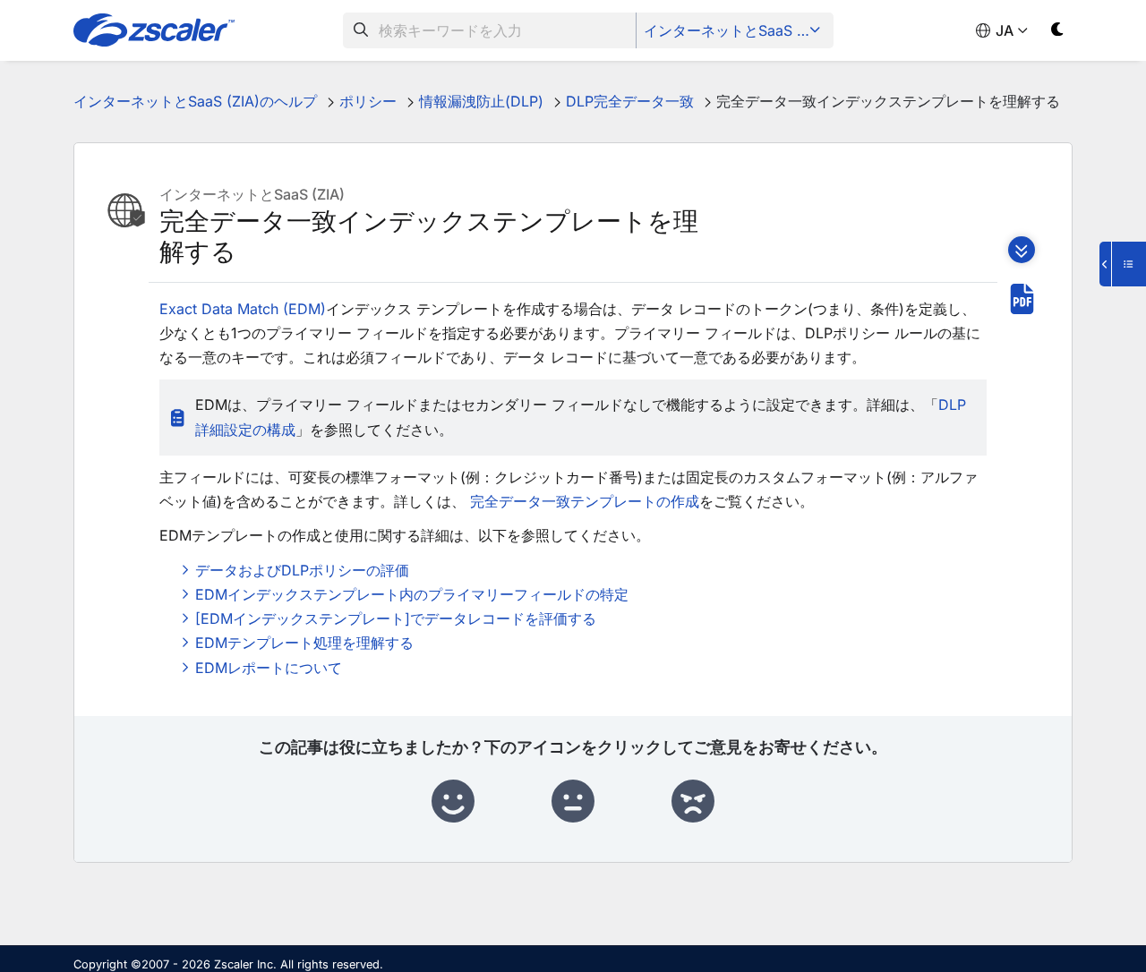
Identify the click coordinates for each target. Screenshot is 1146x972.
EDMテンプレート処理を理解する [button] (304, 643)
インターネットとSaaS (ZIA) (736, 30)
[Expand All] (1021, 249)
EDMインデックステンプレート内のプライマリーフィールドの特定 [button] (412, 594)
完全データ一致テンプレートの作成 (584, 501)
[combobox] (490, 30)
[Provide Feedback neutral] (573, 801)
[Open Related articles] (1122, 264)
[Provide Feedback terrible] (692, 801)
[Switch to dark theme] (1057, 32)
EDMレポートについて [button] (268, 668)
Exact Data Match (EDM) (242, 309)
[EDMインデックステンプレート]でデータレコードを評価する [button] (395, 618)
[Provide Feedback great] (453, 801)
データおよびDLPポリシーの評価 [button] (302, 570)
